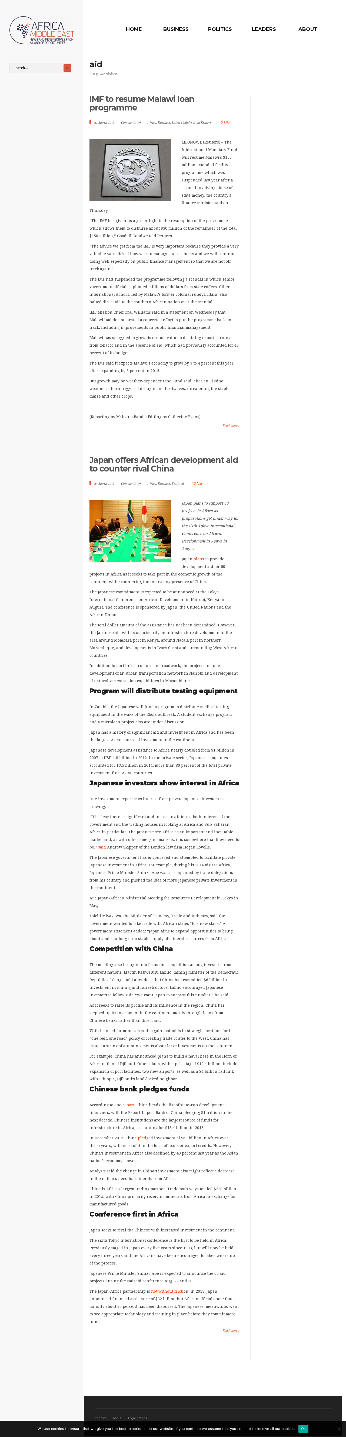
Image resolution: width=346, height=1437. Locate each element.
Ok (303, 1428)
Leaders (264, 29)
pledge (144, 1138)
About (307, 29)
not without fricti (167, 1291)
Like (226, 122)
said (102, 847)
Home (134, 29)
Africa (152, 122)
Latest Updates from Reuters (191, 122)
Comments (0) (131, 122)
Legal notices (137, 1418)
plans (199, 559)
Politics (220, 29)
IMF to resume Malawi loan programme (141, 103)
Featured (178, 483)
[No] (339, 1429)
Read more (230, 425)
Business (176, 29)
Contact (100, 1418)
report (128, 1105)
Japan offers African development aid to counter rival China (163, 464)
